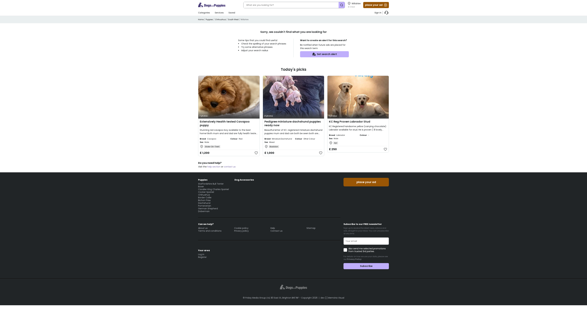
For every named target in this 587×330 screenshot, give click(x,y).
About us (203, 228)
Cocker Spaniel (206, 192)
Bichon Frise (204, 200)
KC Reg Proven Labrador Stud (349, 121)
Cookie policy (241, 228)
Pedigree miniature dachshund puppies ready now (292, 123)
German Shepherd (208, 208)
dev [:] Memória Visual (332, 297)
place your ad (373, 5)
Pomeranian (204, 205)
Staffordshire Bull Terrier (211, 183)
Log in (201, 254)
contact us (230, 166)
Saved (232, 12)
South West (233, 19)
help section (213, 166)
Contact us (276, 230)
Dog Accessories (244, 179)
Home (201, 19)
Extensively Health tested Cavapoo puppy (225, 123)
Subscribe (366, 266)
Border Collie (204, 197)
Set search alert (327, 54)
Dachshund (204, 203)
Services (219, 12)
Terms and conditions (210, 230)
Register (202, 257)
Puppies (209, 19)
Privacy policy (241, 230)
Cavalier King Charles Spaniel (213, 189)
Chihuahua (220, 19)
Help (272, 228)
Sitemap (311, 228)
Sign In (378, 12)
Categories (204, 12)
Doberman (204, 211)
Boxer (201, 186)
